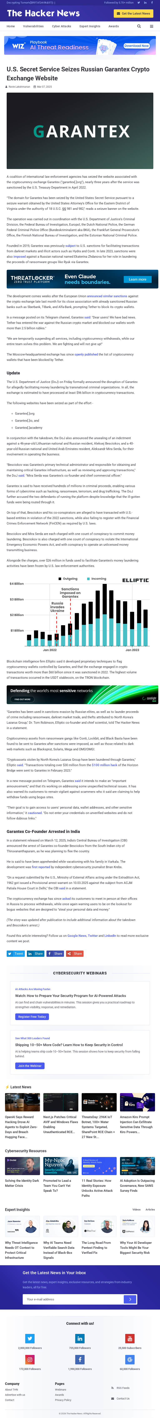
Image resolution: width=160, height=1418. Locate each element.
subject (70, 246)
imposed (20, 256)
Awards (114, 26)
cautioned (35, 813)
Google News (77, 936)
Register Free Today (32, 1016)
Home (11, 26)
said (87, 317)
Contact (9, 1400)
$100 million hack (104, 765)
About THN (11, 1389)
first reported (41, 867)
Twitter (93, 936)
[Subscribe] (130, 1299)
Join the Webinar (29, 1066)
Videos (136, 1209)
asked (66, 899)
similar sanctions (115, 296)
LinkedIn (110, 936)
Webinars (60, 1389)
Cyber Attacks (61, 26)
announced (94, 296)
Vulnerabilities (33, 26)
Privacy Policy (63, 1400)
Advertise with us (15, 1394)
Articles (150, 1209)
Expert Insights (90, 26)
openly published (86, 354)
